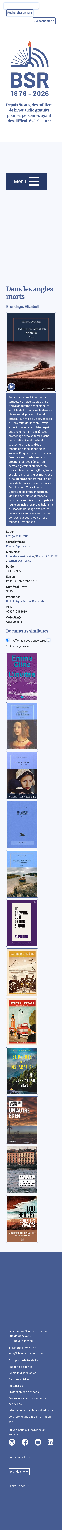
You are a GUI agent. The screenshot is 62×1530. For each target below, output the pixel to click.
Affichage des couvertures (29, 640)
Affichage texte (19, 646)
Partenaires (16, 1385)
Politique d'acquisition (22, 1373)
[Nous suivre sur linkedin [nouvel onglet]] (50, 1442)
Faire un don (17, 1486)
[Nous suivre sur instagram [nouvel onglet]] (12, 1442)
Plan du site (17, 1471)
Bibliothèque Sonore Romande (25, 601)
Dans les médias (19, 1379)
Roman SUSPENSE (19, 560)
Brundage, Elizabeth (23, 306)
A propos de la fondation (24, 1360)
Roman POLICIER (47, 556)
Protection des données (24, 1392)
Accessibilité (18, 1457)
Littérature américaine (20, 556)
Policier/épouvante (18, 546)
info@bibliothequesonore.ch (26, 1353)
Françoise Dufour (17, 536)
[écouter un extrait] (11, 387)
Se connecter (43, 21)
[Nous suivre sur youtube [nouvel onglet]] (38, 1442)
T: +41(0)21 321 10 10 (22, 1348)
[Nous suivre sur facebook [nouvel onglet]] (25, 1442)
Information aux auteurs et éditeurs (31, 1410)
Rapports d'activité (20, 1366)
